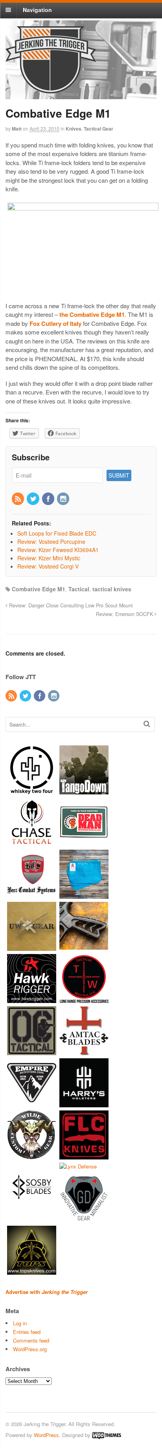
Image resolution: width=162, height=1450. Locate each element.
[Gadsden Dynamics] (84, 1218)
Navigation (37, 10)
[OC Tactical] (31, 1051)
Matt (17, 128)
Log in (20, 1323)
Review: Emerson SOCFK (125, 614)
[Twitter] (33, 499)
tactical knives (111, 589)
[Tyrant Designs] (84, 947)
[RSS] (18, 499)
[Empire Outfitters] (31, 1103)
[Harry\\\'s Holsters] (84, 1103)
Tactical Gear (98, 128)
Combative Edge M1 (38, 589)
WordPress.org (30, 1349)
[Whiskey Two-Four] (31, 790)
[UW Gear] (31, 947)
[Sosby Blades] (31, 1208)
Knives (73, 128)
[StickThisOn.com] (84, 843)
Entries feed (26, 1332)
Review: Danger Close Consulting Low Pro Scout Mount (70, 605)
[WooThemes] (106, 1435)
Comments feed (31, 1340)
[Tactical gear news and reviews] (51, 89)
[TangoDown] (84, 790)
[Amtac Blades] (84, 1051)
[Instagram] (63, 499)
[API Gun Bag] (84, 895)
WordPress (46, 1435)
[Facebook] (48, 499)
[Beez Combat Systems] (31, 895)
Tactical (78, 589)
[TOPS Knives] (31, 1270)
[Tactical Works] (84, 999)
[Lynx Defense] (78, 1166)
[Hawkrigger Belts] (31, 999)
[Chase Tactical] (31, 843)
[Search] (147, 723)
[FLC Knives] (84, 1155)
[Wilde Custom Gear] (31, 1155)
